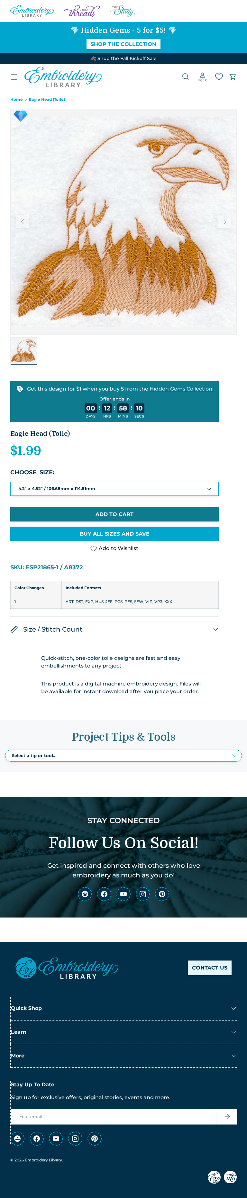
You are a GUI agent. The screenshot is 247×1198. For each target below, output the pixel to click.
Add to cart (114, 514)
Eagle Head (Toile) (47, 99)
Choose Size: (32, 472)
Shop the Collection (123, 44)
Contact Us (209, 968)
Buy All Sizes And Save (115, 534)
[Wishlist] (219, 76)
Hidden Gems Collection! (182, 389)
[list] (123, 221)
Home (16, 99)
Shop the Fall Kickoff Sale (127, 58)
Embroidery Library (43, 1160)
